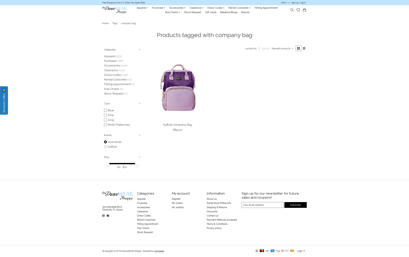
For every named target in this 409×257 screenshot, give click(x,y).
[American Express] (272, 251)
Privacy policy (214, 228)
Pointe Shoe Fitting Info (219, 203)
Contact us (212, 215)
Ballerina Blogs (229, 12)
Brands (245, 12)
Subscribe (295, 205)
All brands (114, 142)
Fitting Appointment (266, 7)
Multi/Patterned (119, 124)
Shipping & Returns (217, 207)
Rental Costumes (115, 79)
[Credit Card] (257, 251)
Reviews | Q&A (4, 103)
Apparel (109, 56)
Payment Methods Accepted (222, 219)
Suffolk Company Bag (177, 124)
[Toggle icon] (292, 10)
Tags (114, 23)
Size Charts (111, 89)
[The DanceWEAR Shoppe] (114, 10)
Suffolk (112, 146)
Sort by (266, 48)
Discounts (212, 211)
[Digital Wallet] (285, 251)
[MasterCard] (262, 251)
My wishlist (178, 207)
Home (105, 23)
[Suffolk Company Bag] (178, 88)
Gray (111, 119)
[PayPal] (292, 251)
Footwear (110, 60)
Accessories (112, 65)
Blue (111, 110)
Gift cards (210, 12)
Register (176, 198)
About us (212, 198)
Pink (111, 115)
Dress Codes (112, 74)
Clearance (111, 70)
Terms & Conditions (217, 224)
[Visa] (267, 251)
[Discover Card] (278, 251)
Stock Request (192, 12)
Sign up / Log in (298, 3)
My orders (177, 203)
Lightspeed (159, 251)
